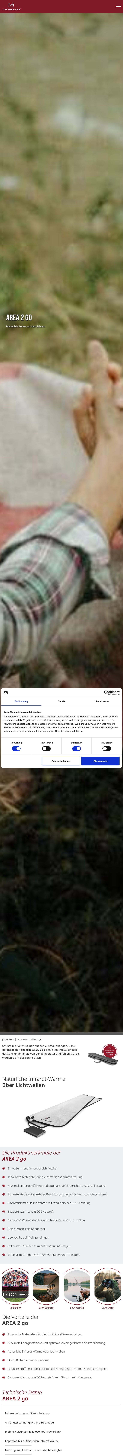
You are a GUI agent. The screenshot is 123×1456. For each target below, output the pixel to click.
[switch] (46, 748)
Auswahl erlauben (60, 761)
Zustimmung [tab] (21, 701)
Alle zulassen (100, 761)
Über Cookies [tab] (101, 701)
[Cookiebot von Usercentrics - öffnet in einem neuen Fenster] (106, 692)
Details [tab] (61, 701)
